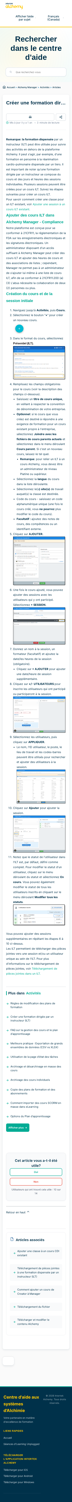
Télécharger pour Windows (18, 1482)
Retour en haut (16, 1212)
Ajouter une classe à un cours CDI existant (38, 1253)
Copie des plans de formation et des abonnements (32, 1091)
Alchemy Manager (27, 87)
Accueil (11, 87)
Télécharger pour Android (18, 1475)
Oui (36, 1171)
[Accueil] (14, 6)
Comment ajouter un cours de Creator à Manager (35, 1291)
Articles (56, 87)
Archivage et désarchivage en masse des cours (35, 1068)
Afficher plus (16, 1127)
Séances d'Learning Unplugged (21, 1443)
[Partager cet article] (61, 117)
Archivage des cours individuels (30, 1079)
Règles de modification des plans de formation (32, 1005)
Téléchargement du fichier (33, 1306)
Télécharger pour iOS (15, 1469)
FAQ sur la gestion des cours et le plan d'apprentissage (34, 1032)
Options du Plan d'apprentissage (30, 1116)
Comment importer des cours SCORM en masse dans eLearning (35, 1105)
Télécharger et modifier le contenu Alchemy (33, 1322)
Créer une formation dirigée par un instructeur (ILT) (32, 1018)
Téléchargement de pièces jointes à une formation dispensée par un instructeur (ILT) (38, 1272)
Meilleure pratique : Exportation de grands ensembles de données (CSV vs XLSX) (36, 1045)
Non (36, 1181)
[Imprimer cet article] (30, 117)
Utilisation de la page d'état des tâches (34, 1056)
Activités (44, 87)
